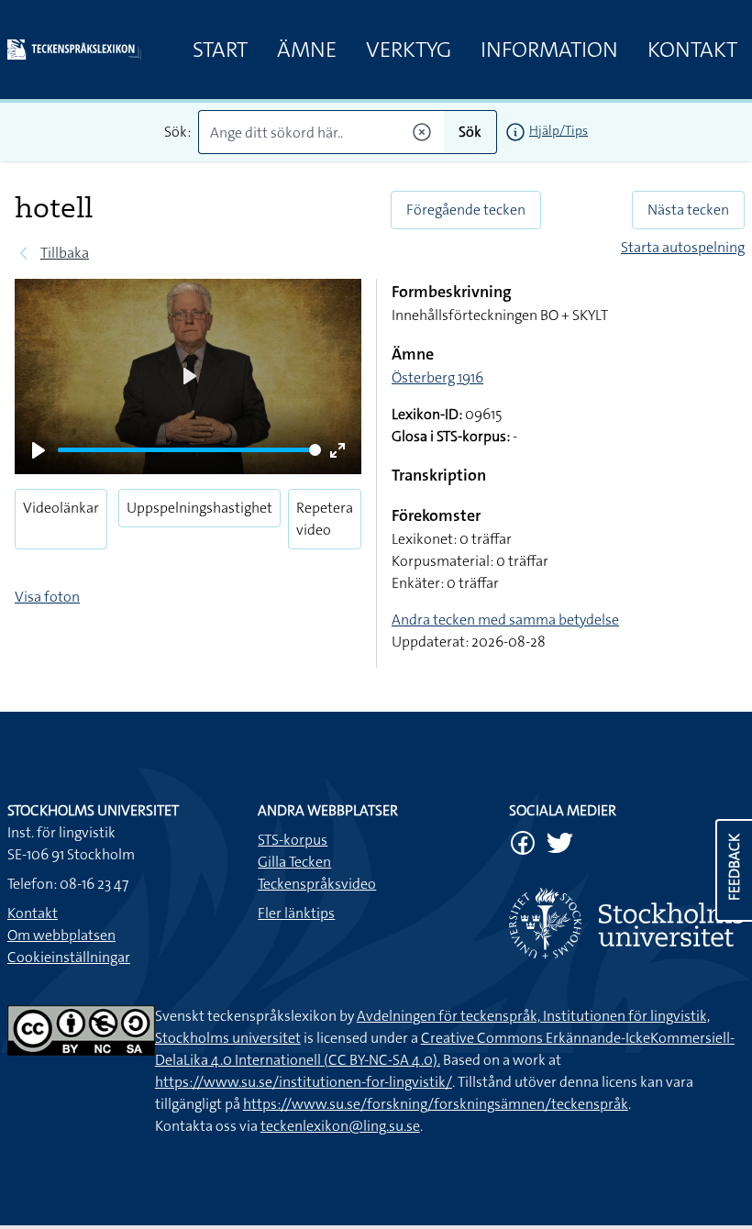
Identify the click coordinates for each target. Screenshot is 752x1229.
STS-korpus (292, 839)
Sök (470, 131)
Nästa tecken (688, 209)
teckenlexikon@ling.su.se (340, 1125)
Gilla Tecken (294, 861)
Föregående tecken (465, 209)
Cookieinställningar (68, 957)
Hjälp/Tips (558, 130)
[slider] (189, 450)
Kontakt (692, 49)
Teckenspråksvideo (317, 883)
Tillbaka (64, 252)
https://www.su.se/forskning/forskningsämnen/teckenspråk (435, 1103)
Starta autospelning (683, 247)
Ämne (307, 49)
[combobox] (321, 132)
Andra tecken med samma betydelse (505, 619)
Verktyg (408, 49)
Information (549, 49)
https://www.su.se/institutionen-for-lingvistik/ (303, 1081)
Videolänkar (61, 507)
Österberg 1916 (437, 377)
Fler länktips (296, 913)
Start (220, 49)
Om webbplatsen (61, 935)
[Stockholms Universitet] (627, 923)
